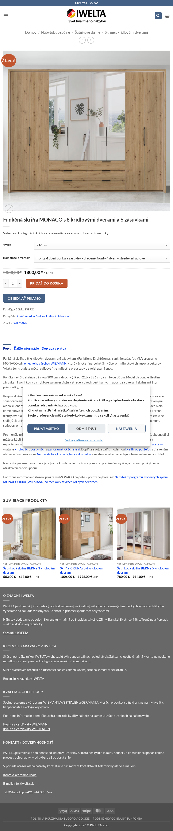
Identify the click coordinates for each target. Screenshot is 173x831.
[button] (6, 15)
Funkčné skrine (25, 316)
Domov (30, 32)
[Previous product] (90, 40)
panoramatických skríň (64, 449)
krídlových (22, 449)
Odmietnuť (86, 428)
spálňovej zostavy (150, 444)
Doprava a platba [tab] (54, 348)
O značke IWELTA (15, 633)
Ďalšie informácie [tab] (26, 348)
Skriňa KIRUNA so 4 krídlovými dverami (81, 570)
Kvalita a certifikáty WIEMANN (25, 724)
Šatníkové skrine (87, 32)
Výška (7, 244)
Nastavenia (126, 428)
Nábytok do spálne (55, 32)
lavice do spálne (80, 454)
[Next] (169, 547)
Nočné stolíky (46, 454)
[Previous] (3, 547)
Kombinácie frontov (16, 257)
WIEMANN (20, 323)
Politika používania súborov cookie (84, 440)
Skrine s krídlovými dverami (126, 32)
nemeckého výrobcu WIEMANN (44, 363)
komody (62, 454)
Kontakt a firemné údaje (19, 775)
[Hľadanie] (158, 15)
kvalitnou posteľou (138, 449)
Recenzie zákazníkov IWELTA (23, 678)
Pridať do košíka (46, 283)
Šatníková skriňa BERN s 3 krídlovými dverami (29, 570)
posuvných (38, 449)
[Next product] (82, 40)
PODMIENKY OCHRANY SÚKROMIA (117, 818)
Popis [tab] (7, 348)
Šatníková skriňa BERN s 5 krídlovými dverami (143, 570)
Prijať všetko (46, 428)
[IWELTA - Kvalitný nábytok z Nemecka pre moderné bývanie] (86, 15)
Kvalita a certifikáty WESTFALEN (26, 729)
